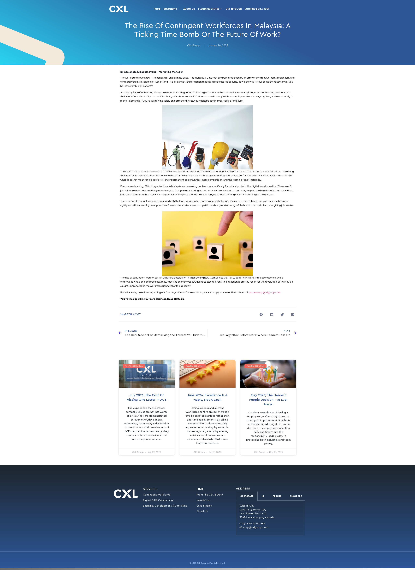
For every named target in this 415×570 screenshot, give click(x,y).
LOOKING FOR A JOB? (257, 9)
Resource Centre (208, 9)
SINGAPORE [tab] (296, 496)
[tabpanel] (270, 518)
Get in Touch (233, 9)
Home (157, 9)
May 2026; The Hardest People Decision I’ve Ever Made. (268, 400)
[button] (261, 314)
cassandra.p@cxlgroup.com (264, 292)
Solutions (170, 9)
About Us (189, 9)
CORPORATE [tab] (246, 496)
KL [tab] (263, 496)
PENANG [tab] (277, 496)
